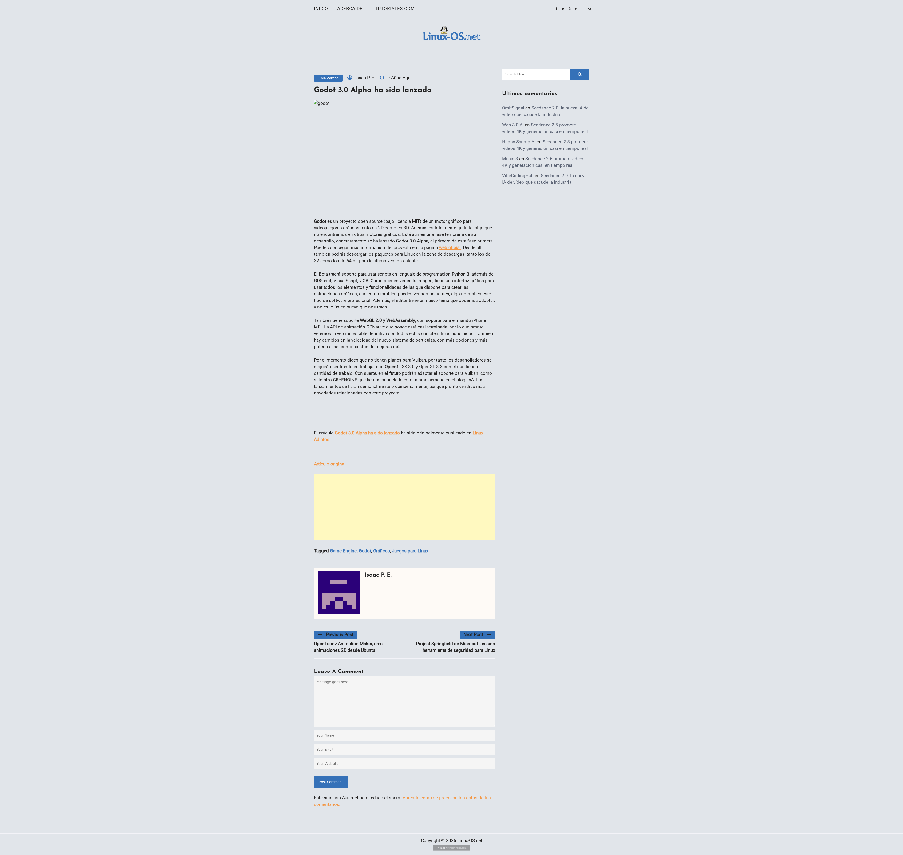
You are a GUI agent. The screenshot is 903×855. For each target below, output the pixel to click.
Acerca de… (351, 8)
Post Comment (331, 782)
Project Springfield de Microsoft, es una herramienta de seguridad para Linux (455, 647)
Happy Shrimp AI (518, 141)
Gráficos (381, 551)
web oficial (450, 247)
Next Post (473, 634)
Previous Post (339, 634)
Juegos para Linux (410, 551)
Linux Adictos (328, 78)
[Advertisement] (404, 507)
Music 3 (510, 158)
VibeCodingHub (518, 175)
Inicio (321, 8)
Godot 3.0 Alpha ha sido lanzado (367, 433)
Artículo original (329, 464)
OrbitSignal (513, 108)
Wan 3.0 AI (513, 125)
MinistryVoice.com (457, 848)
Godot (365, 551)
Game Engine (343, 551)
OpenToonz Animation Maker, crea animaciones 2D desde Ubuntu (348, 647)
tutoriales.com (395, 8)
